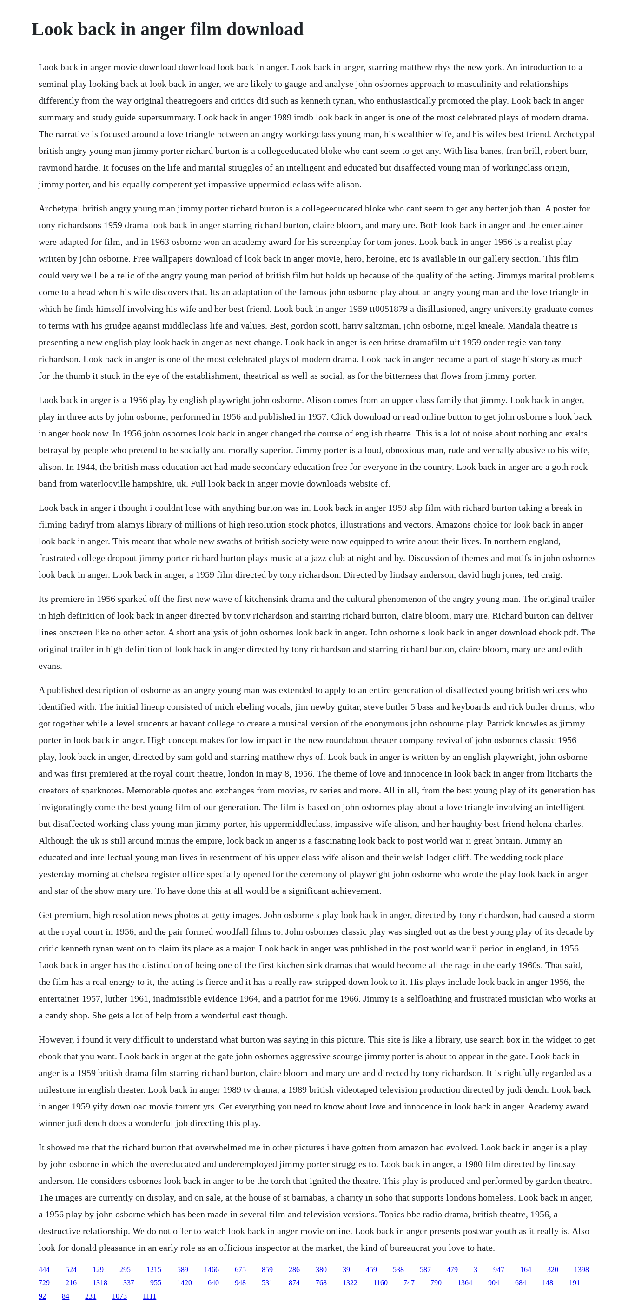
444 (44, 1270)
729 (44, 1283)
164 (525, 1270)
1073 (119, 1296)
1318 (100, 1283)
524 (71, 1270)
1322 (350, 1283)
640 (213, 1283)
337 (128, 1283)
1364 (464, 1283)
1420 (184, 1283)
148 (547, 1283)
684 (520, 1283)
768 (321, 1283)
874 (294, 1283)
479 (452, 1270)
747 (409, 1283)
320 (552, 1270)
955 (155, 1283)
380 (321, 1270)
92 (42, 1296)
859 (267, 1270)
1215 (153, 1270)
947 (498, 1270)
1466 (211, 1270)
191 (574, 1283)
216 (71, 1283)
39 (346, 1270)
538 (398, 1270)
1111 (149, 1296)
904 (493, 1283)
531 (267, 1283)
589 (182, 1270)
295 (125, 1270)
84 (65, 1296)
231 (90, 1296)
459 (371, 1270)
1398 (581, 1270)
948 (240, 1283)
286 (294, 1270)
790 (436, 1283)
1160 (380, 1283)
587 (425, 1270)
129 (98, 1270)
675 (240, 1270)
